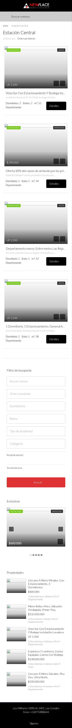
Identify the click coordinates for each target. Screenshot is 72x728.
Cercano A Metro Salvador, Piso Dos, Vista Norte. (46, 675)
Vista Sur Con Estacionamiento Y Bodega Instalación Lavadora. (46, 630)
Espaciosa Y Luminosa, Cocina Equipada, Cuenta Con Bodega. (45, 653)
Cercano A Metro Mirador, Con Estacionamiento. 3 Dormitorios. (46, 584)
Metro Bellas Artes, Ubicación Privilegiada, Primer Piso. (45, 608)
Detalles (54, 105)
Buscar (38, 482)
